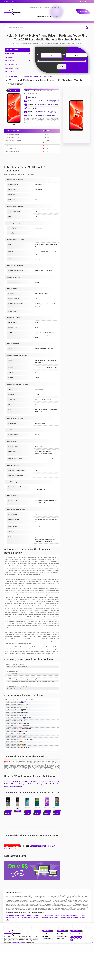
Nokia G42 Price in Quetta (12, 149)
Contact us (45, 936)
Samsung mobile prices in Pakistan (15, 915)
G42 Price (22, 782)
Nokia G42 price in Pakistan (25, 784)
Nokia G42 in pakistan (40, 782)
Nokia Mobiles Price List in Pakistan (29, 756)
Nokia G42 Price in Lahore (12, 137)
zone (20, 786)
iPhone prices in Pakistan (34, 915)
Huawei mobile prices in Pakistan (69, 917)
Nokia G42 (29, 782)
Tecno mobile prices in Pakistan (50, 917)
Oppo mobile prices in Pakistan (71, 915)
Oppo (59, 7)
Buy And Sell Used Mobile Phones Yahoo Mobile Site (34, 907)
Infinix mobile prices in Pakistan (30, 917)
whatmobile (45, 909)
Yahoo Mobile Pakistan (18, 942)
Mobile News (83, 11)
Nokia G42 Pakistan (54, 782)
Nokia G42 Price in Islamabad (13, 143)
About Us (44, 934)
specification (14, 786)
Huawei (53, 7)
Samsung (46, 7)
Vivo (65, 7)
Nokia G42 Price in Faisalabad (13, 140)
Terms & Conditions (62, 936)
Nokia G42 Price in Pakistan (43, 76)
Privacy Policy (60, 934)
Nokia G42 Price (10, 784)
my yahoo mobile (74, 907)
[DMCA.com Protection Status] (47, 938)
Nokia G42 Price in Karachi (12, 134)
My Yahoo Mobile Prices (13, 76)
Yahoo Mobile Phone (35, 7)
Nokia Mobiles (28, 76)
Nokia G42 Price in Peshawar (13, 146)
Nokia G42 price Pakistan (42, 784)
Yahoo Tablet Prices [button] (43, 16)
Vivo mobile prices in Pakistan (51, 915)
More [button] (55, 16)
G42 (16, 782)
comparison (9, 782)
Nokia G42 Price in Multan (12, 152)
